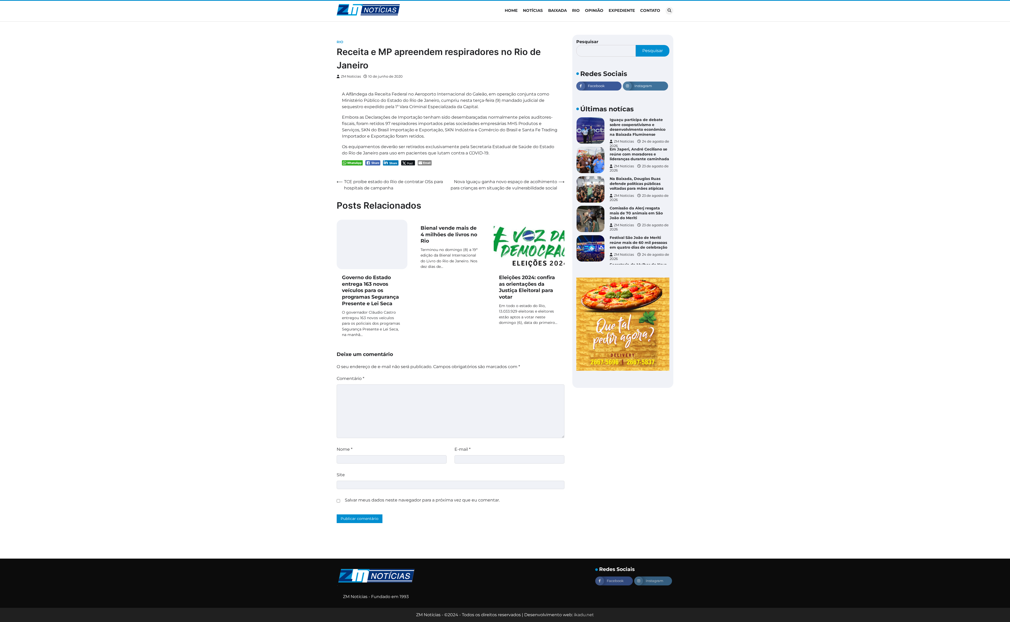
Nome (344, 449)
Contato (650, 10)
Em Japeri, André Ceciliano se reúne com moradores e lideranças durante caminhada (639, 154)
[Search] (669, 11)
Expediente (622, 10)
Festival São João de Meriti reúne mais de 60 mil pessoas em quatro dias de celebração (638, 242)
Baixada (557, 10)
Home (511, 10)
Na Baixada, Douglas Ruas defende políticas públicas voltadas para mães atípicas (636, 183)
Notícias (533, 10)
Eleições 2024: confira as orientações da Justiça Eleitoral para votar (527, 287)
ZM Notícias (351, 76)
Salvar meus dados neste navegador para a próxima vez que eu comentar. (422, 500)
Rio (576, 10)
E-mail (462, 449)
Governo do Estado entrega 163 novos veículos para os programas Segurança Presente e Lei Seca (370, 290)
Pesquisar (587, 41)
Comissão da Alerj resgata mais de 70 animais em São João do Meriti (636, 213)
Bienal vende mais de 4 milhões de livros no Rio (449, 234)
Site (341, 474)
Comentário (350, 378)
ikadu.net (584, 614)
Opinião (594, 10)
